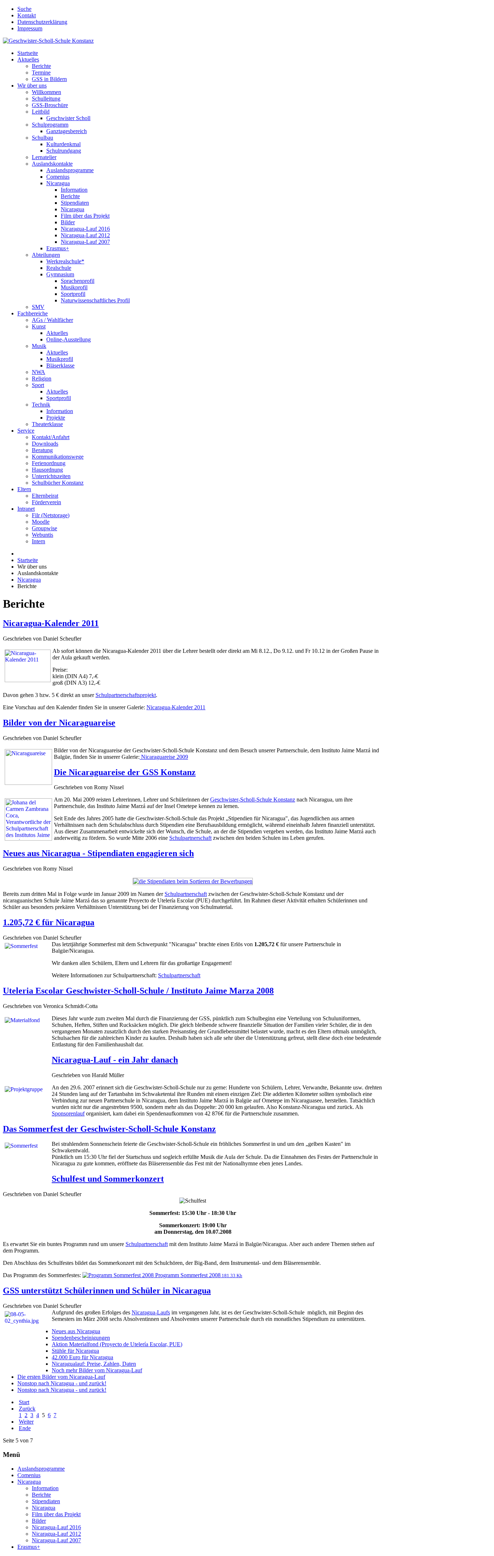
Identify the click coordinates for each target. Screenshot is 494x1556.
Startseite (27, 560)
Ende (25, 1428)
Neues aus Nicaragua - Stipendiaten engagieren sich (98, 853)
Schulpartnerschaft (190, 838)
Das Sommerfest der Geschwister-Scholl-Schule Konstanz (109, 1129)
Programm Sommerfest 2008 (198, 1275)
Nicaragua (29, 580)
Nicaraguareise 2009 (164, 757)
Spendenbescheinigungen (81, 1338)
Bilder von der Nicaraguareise (59, 722)
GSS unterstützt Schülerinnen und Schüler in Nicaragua (107, 1290)
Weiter (26, 1422)
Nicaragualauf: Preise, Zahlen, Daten (94, 1364)
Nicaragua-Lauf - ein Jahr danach (115, 1059)
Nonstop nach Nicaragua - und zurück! (61, 1383)
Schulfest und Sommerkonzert (108, 1178)
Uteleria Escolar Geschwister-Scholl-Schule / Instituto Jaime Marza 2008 (138, 990)
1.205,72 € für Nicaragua (48, 922)
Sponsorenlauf (68, 1113)
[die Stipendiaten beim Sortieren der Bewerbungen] (193, 881)
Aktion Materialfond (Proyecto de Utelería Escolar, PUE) (117, 1344)
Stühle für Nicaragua (75, 1351)
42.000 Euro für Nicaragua (82, 1357)
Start (24, 1402)
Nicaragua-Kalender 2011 (51, 623)
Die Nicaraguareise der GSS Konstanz (125, 772)
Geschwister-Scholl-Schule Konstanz (252, 799)
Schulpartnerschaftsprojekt (125, 695)
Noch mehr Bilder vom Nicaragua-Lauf (97, 1370)
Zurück (27, 1409)
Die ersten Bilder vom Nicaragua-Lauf (61, 1377)
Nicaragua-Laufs (151, 1312)
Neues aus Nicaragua (76, 1331)
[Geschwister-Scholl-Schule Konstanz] (48, 41)
